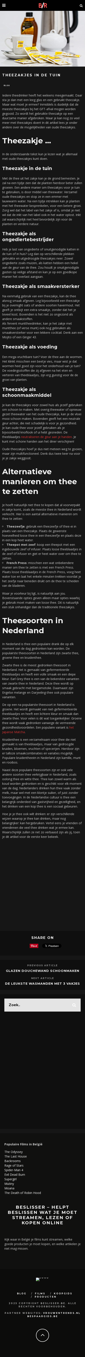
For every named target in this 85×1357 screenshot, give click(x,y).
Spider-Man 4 (13, 1170)
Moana (9, 1188)
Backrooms (12, 1161)
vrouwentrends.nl (61, 1313)
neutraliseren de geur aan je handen (46, 437)
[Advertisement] (42, 884)
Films (40, 1293)
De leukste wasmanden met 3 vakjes (42, 984)
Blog (7, 85)
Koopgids (63, 1293)
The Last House (15, 1156)
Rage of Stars (14, 1165)
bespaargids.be (42, 1316)
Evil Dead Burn (14, 1174)
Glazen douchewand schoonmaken (42, 971)
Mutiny (9, 1184)
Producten (45, 1296)
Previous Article (42, 965)
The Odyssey (13, 1152)
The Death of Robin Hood (22, 1193)
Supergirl (10, 1179)
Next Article (42, 978)
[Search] (81, 5)
